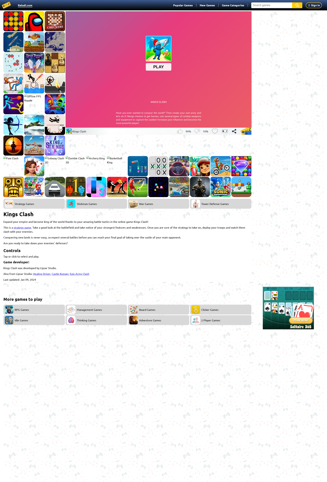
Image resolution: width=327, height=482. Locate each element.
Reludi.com (25, 5)
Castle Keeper (60, 273)
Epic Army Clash (79, 273)
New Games (207, 5)
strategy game (22, 227)
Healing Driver (41, 273)
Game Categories (233, 5)
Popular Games (183, 5)
